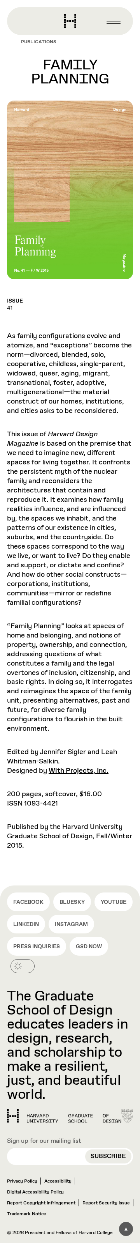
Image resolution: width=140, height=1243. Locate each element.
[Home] (64, 1116)
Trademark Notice (26, 1214)
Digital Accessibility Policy (35, 1192)
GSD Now (89, 946)
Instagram (71, 924)
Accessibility (58, 1181)
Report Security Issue (106, 1203)
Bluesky (72, 902)
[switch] (22, 966)
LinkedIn (26, 924)
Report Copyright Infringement (41, 1203)
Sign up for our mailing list (44, 1141)
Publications (38, 42)
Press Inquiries (36, 946)
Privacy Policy (22, 1181)
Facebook (28, 902)
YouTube (113, 902)
